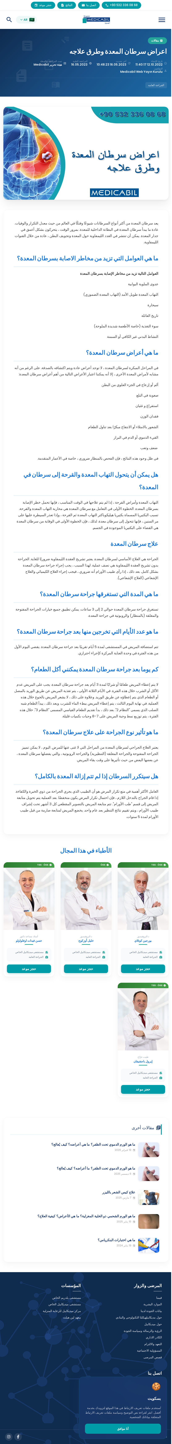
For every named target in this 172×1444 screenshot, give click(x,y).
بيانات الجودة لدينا (151, 1311)
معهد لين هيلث (72, 1317)
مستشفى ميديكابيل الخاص (64, 1304)
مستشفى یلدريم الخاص (66, 1298)
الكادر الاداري (154, 1337)
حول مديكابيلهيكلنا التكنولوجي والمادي (139, 1317)
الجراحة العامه (156, 85)
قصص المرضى (152, 1357)
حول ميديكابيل (153, 1324)
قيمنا (159, 1298)
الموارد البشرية (152, 1304)
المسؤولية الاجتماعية (149, 1350)
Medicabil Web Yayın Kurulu (141, 72)
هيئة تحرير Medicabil (48, 64)
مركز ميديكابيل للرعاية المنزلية (62, 1311)
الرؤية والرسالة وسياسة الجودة (143, 1331)
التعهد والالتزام (153, 1344)
